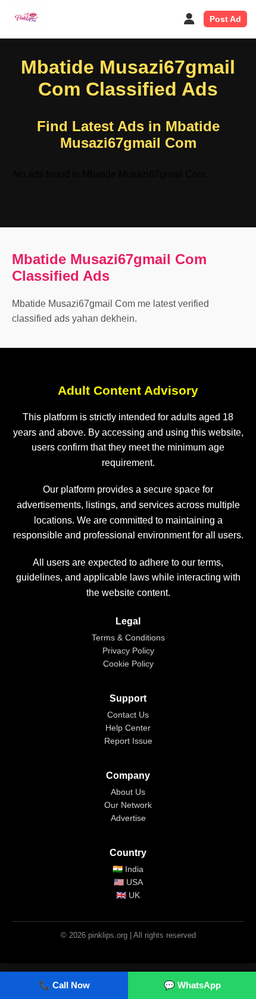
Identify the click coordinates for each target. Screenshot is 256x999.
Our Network (128, 805)
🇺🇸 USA (128, 882)
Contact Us (128, 714)
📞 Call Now (64, 985)
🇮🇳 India (128, 869)
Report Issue (128, 741)
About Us (128, 792)
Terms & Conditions (128, 637)
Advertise (128, 818)
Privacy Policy (128, 650)
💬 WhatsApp (192, 985)
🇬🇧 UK (128, 895)
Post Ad (225, 19)
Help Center (128, 727)
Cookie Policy (128, 663)
